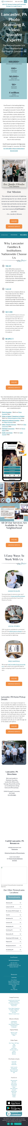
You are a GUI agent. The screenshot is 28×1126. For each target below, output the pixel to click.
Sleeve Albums (14, 1022)
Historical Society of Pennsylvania (15, 853)
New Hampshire (13, 1088)
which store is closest (15, 631)
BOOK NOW (14, 151)
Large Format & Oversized (14, 1000)
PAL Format (14, 1048)
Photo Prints (14, 1005)
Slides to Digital (6, 416)
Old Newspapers (14, 1004)
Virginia (14, 1095)
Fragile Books (14, 1021)
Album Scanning (8, 422)
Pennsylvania (14, 1084)
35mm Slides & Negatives (14, 1008)
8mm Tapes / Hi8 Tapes (14, 1043)
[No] (26, 1121)
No (12, 1123)
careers (14, 986)
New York (14, 1081)
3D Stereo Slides (14, 1011)
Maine (14, 1087)
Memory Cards (14, 1032)
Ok (8, 1123)
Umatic (14, 1051)
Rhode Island (14, 1091)
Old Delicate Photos (14, 1001)
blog (14, 988)
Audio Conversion (7, 433)
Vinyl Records (14, 1068)
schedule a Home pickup (14, 984)
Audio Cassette (14, 1067)
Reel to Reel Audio (14, 1069)
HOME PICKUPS (14, 591)
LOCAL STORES (14, 626)
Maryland (14, 1092)
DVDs (14, 1035)
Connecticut (14, 1085)
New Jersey (14, 1083)
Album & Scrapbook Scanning (10, 420)
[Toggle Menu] (25, 1)
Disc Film (14, 1012)
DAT (14, 1072)
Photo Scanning (6, 412)
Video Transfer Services (9, 424)
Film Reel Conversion (8, 428)
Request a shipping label (14, 982)
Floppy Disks (14, 1033)
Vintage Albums (14, 1025)
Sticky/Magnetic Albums (14, 1024)
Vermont (14, 1090)
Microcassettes (14, 1071)
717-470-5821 (7, 148)
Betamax (14, 1054)
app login (14, 985)
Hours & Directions (18, 148)
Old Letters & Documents (13, 1002)
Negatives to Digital (18, 416)
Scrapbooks (13, 1027)
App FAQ (15, 989)
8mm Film (14, 1063)
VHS (14, 1044)
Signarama (15, 849)
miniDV (14, 1045)
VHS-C (14, 1047)
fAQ (12, 989)
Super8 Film (14, 1064)
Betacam (14, 1052)
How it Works (14, 980)
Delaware (14, 1094)
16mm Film (14, 1061)
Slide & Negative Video (14, 418)
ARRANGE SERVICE (14, 226)
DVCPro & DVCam (14, 1049)
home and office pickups (18, 596)
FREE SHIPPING (14, 661)
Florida (13, 1096)
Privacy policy (18, 1123)
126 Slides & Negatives (14, 1009)
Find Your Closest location (14, 981)
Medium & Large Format (14, 1013)
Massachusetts (14, 1080)
